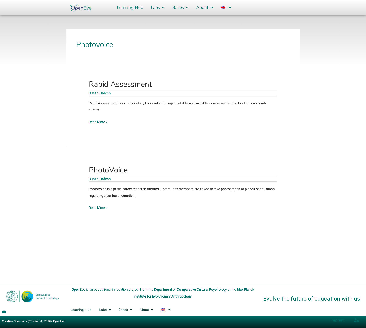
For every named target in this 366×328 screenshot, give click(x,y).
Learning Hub (130, 7)
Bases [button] (178, 7)
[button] (226, 7)
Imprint (337, 320)
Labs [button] (155, 7)
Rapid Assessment (120, 84)
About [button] (202, 7)
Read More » (98, 121)
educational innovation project (116, 289)
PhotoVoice (108, 170)
